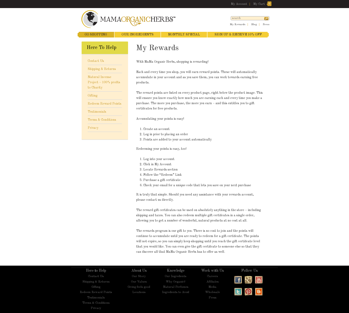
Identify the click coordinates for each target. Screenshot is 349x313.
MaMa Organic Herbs (130, 19)
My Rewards (237, 24)
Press (266, 24)
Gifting (93, 95)
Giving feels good (139, 287)
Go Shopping (96, 34)
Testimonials (97, 111)
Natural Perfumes (175, 287)
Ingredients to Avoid (175, 292)
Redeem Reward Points (104, 103)
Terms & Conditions (102, 120)
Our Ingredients (137, 34)
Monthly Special (184, 34)
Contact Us (96, 61)
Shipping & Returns (102, 69)
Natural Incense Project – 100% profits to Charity (104, 82)
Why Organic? (175, 281)
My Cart (259, 4)
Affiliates (212, 281)
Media (212, 287)
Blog (254, 24)
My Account (239, 4)
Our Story (139, 276)
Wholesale (212, 292)
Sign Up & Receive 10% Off (238, 34)
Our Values (139, 281)
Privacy (93, 128)
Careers (212, 276)
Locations (139, 292)
